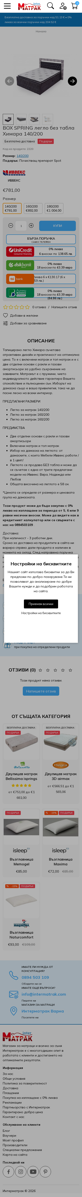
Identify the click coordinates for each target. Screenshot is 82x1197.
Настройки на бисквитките (41, 613)
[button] (7, 6)
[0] (74, 7)
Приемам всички (41, 604)
